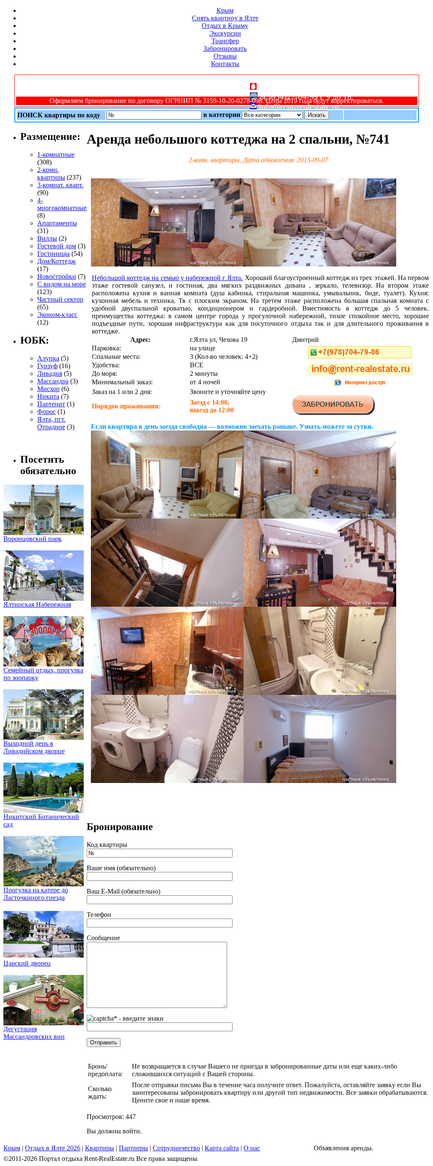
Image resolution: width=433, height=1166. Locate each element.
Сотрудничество (176, 1148)
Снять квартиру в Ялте (225, 18)
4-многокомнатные (62, 204)
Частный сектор (60, 299)
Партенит (51, 404)
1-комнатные (55, 154)
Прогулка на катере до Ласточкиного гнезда (35, 893)
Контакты (225, 63)
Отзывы (225, 56)
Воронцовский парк (32, 538)
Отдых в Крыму (225, 25)
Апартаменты (57, 223)
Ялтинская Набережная (37, 604)
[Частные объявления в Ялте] (167, 264)
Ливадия (49, 373)
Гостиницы (53, 253)
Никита (48, 396)
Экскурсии (225, 33)
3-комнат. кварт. (60, 185)
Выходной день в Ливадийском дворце (34, 747)
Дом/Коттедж (56, 261)
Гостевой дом (56, 246)
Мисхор (48, 388)
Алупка (48, 358)
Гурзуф (47, 365)
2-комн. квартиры (51, 173)
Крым (224, 10)
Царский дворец (27, 963)
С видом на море (61, 284)
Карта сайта (222, 1148)
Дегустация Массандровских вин (34, 1032)
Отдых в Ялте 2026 (52, 1148)
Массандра (53, 381)
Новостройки (56, 276)
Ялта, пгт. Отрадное (51, 423)
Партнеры (133, 1148)
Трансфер (225, 40)
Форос (46, 411)
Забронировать (225, 48)
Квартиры (99, 1148)
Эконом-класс (57, 314)
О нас (252, 1148)
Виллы (47, 238)
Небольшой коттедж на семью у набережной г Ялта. (167, 277)
